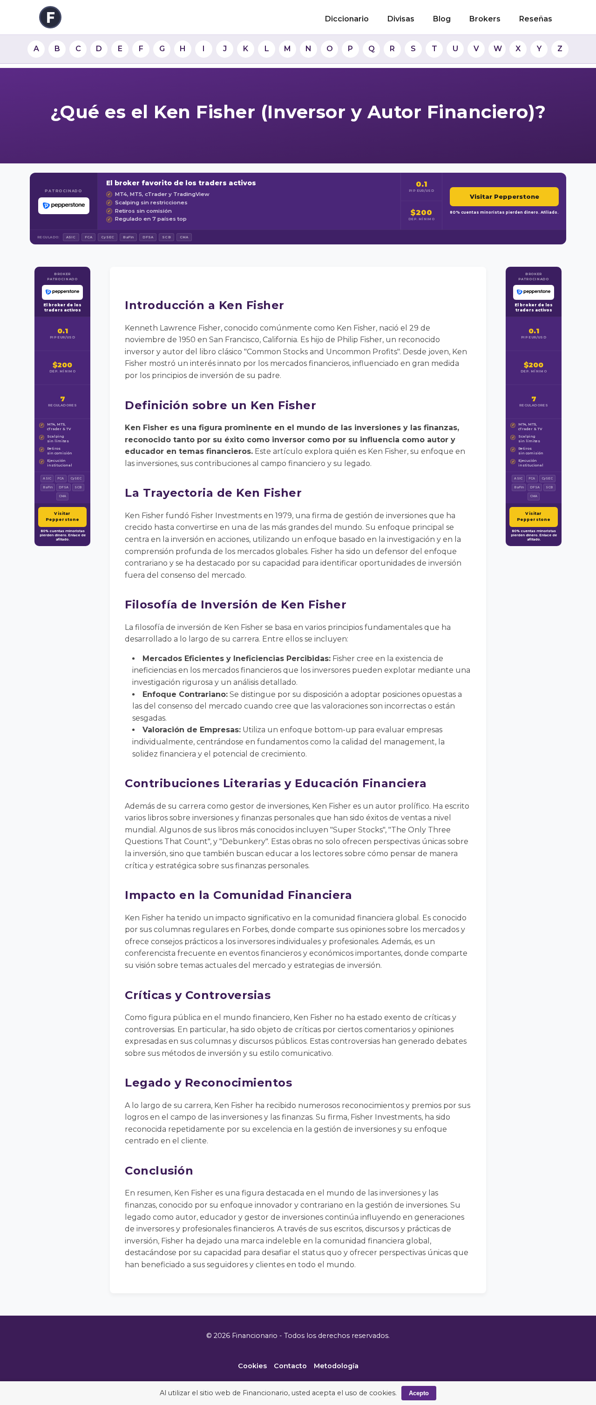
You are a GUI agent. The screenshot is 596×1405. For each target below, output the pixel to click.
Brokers (485, 18)
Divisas (400, 18)
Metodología (336, 1366)
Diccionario (347, 18)
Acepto (419, 1393)
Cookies (252, 1366)
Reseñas (535, 18)
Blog (442, 18)
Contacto (290, 1366)
